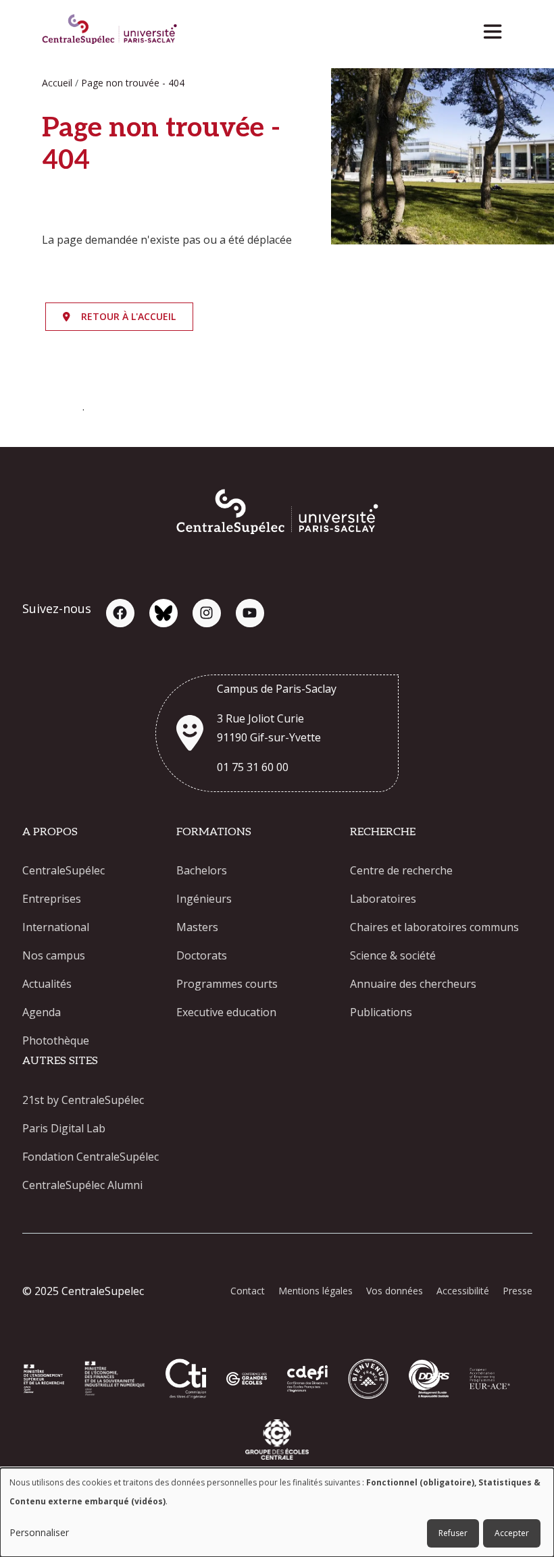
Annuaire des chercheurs (413, 983)
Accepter (512, 1533)
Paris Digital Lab (63, 1128)
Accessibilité (462, 1290)
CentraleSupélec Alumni (82, 1185)
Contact (247, 1290)
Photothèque (55, 1040)
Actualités (47, 983)
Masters (197, 927)
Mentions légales (315, 1290)
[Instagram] (207, 613)
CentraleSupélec (63, 870)
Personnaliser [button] (39, 1532)
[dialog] (277, 1512)
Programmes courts (227, 983)
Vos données (394, 1290)
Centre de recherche (401, 870)
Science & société (393, 955)
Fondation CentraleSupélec (90, 1156)
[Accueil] (109, 31)
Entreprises (51, 898)
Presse (517, 1290)
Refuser (453, 1533)
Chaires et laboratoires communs (434, 927)
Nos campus (53, 955)
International (55, 927)
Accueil (57, 82)
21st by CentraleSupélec (83, 1099)
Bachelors (201, 870)
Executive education (226, 1012)
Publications (381, 1012)
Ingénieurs (204, 898)
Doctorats (201, 955)
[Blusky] (163, 613)
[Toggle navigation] (497, 28)
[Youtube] (250, 613)
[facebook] (120, 613)
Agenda (41, 1012)
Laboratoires (383, 898)
